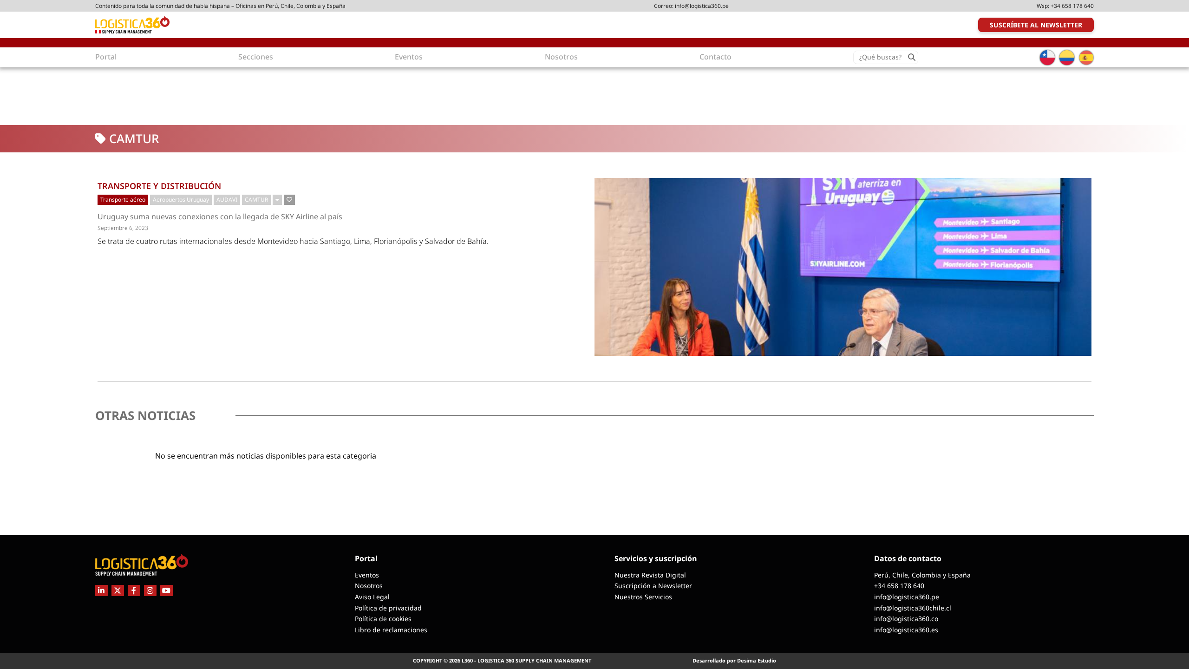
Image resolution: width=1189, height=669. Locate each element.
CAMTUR (256, 199)
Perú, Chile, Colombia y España (922, 575)
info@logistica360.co (906, 618)
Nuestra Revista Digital (650, 575)
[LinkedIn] (101, 590)
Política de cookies (383, 618)
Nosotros (369, 585)
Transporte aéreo (122, 199)
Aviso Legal (372, 596)
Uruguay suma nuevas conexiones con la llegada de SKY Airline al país (220, 217)
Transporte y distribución (159, 185)
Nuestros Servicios (643, 596)
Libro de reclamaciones (391, 629)
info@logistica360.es (906, 629)
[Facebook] (134, 590)
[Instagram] (150, 590)
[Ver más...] (277, 200)
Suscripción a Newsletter (653, 585)
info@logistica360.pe (702, 6)
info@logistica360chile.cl (912, 607)
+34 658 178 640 (1072, 6)
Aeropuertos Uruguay (181, 199)
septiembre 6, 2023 (123, 228)
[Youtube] (166, 590)
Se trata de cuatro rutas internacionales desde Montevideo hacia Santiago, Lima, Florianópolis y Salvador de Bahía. (293, 241)
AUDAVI (226, 199)
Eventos (367, 575)
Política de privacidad (388, 607)
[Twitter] (118, 590)
